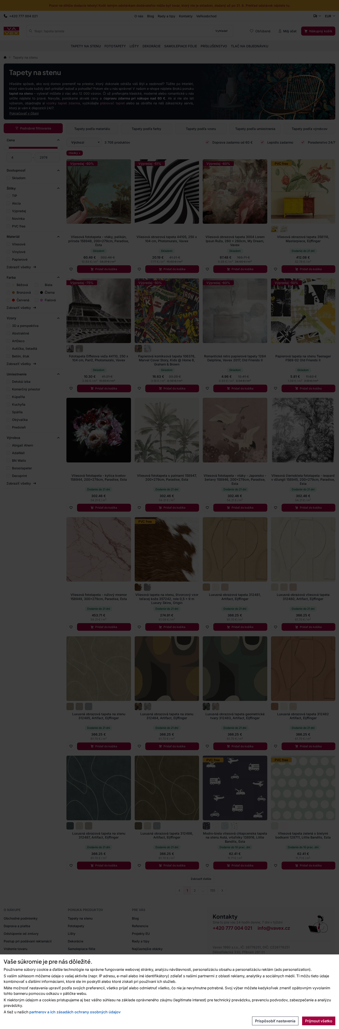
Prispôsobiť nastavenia (275, 1021)
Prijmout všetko (318, 1021)
